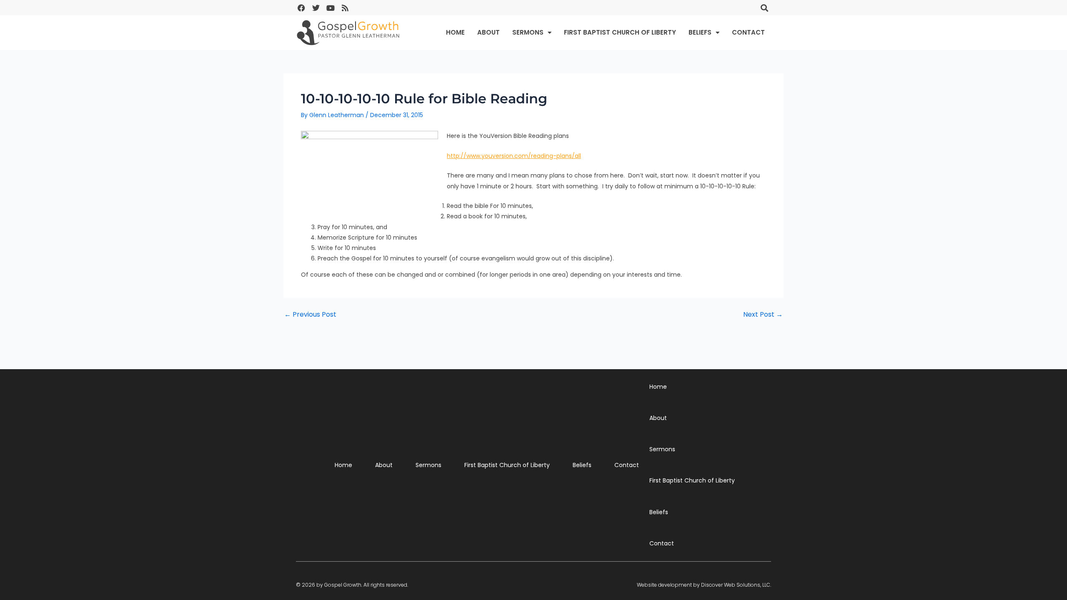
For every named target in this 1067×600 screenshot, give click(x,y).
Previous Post (310, 314)
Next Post (763, 314)
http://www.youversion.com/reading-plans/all (514, 156)
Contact (748, 32)
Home (455, 32)
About (488, 32)
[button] (764, 8)
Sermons (528, 32)
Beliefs (700, 32)
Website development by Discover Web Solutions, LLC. (704, 584)
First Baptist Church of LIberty (620, 32)
